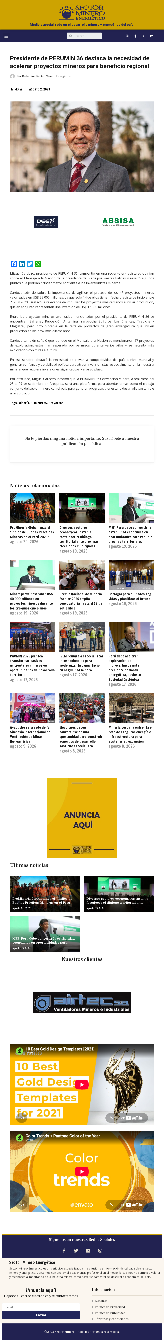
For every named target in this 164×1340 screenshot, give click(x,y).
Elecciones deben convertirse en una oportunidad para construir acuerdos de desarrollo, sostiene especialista (81, 737)
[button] (6, 36)
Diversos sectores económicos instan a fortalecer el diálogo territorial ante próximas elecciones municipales (79, 537)
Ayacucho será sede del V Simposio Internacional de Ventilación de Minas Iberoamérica (30, 734)
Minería (16, 89)
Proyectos (56, 403)
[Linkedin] (152, 36)
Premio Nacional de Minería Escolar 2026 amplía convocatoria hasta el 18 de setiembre (80, 600)
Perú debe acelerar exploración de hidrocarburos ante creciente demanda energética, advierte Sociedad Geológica (125, 667)
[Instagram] (127, 36)
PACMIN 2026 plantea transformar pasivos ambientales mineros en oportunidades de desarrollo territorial (32, 665)
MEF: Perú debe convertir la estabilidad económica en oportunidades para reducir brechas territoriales (130, 534)
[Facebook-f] (135, 36)
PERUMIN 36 (39, 403)
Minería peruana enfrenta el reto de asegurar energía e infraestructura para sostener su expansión (131, 734)
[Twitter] (75, 1250)
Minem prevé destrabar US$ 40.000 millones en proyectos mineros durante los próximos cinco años (31, 600)
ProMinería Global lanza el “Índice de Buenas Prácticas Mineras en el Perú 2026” (32, 532)
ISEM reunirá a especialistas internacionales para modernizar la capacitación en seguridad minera (81, 663)
